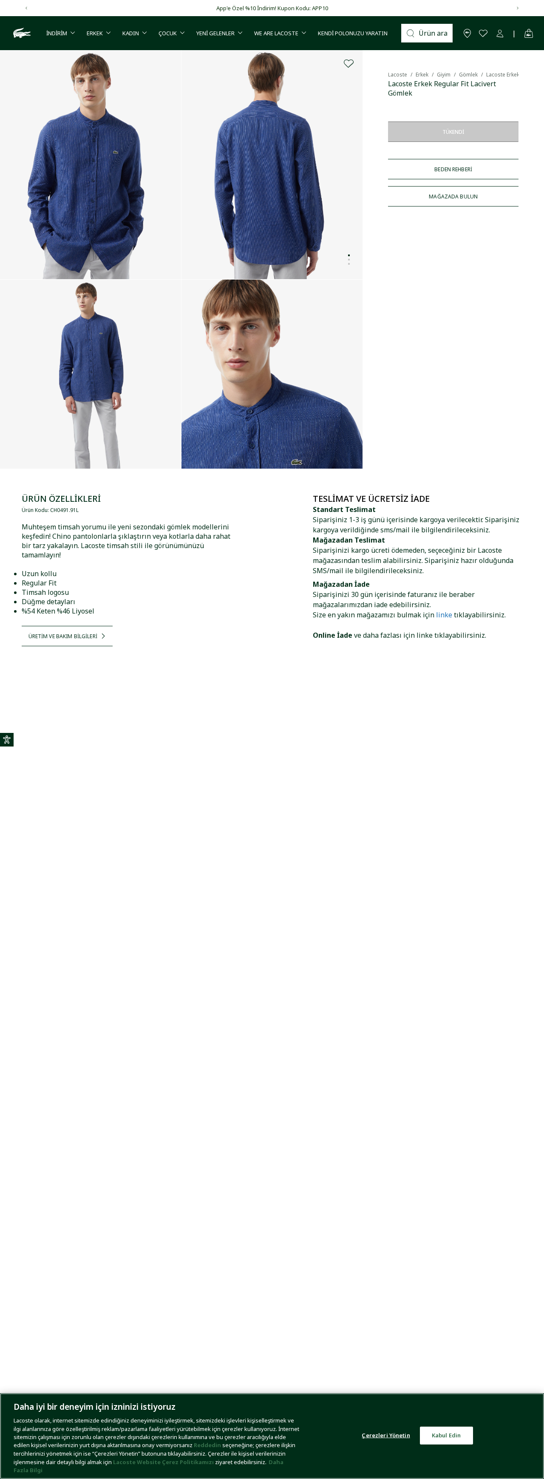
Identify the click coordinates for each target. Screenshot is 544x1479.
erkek (422, 74)
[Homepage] (21, 33)
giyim (443, 74)
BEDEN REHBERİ (453, 169)
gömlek (468, 74)
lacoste (397, 74)
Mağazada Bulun (453, 196)
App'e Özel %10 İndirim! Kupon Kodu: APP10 (272, 8)
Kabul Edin (446, 1435)
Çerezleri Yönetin (386, 1435)
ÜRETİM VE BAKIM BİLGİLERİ (62, 636)
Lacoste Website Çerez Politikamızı (164, 1462)
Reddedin (207, 1445)
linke (444, 614)
